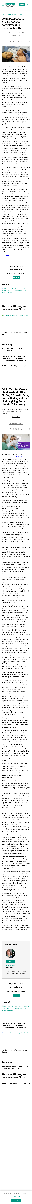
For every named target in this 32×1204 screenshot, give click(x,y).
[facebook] (10, 41)
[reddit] (19, 41)
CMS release (6, 255)
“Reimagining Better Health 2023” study (15, 457)
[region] (16, 1197)
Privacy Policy (16, 1196)
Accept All (16, 1200)
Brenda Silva (16, 417)
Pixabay (26, 47)
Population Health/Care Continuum (12, 14)
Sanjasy (20, 47)
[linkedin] (13, 41)
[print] (29, 41)
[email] (21, 41)
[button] (3, 5)
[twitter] (16, 41)
